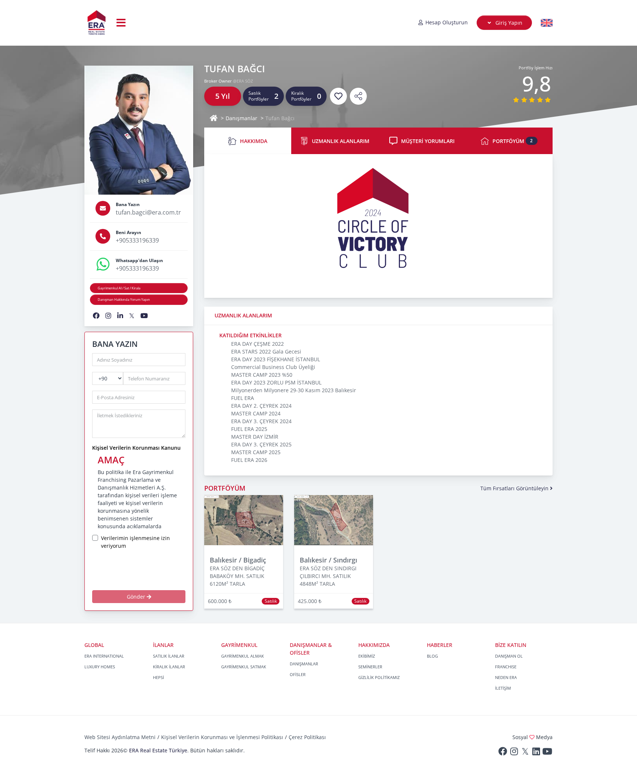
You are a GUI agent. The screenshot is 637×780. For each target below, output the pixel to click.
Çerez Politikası (307, 737)
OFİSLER (298, 674)
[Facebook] (502, 753)
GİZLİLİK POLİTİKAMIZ (379, 677)
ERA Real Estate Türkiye (158, 750)
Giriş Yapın (508, 22)
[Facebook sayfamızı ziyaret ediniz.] (96, 316)
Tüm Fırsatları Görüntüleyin (515, 488)
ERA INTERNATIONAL (104, 656)
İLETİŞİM (503, 688)
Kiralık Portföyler (301, 96)
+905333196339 (137, 240)
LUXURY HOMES (99, 666)
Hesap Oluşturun (446, 22)
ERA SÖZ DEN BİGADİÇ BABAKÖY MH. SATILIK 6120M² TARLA (237, 576)
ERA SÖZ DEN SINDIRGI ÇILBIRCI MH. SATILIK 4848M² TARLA (328, 576)
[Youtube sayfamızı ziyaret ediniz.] (144, 316)
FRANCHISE (505, 666)
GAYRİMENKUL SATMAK (243, 666)
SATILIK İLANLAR (168, 656)
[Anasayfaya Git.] (96, 22)
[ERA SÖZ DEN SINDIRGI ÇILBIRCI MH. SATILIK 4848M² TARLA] (333, 519)
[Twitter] (524, 753)
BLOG (432, 656)
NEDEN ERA (506, 677)
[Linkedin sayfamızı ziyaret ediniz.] (120, 316)
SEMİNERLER (370, 666)
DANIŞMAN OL (509, 656)
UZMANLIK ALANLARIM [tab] (340, 140)
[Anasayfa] (213, 118)
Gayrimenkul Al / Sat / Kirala (119, 288)
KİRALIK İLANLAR (169, 666)
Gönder (137, 596)
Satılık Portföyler (258, 96)
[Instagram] (513, 753)
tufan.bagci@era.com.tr (148, 212)
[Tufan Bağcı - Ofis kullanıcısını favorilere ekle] (338, 96)
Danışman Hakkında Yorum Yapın (124, 299)
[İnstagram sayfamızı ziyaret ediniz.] (108, 316)
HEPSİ (158, 677)
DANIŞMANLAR (304, 663)
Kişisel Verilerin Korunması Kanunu (136, 447)
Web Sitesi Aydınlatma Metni (120, 737)
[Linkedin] (536, 753)
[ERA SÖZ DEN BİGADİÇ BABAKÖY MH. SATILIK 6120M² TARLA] (243, 519)
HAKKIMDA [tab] (253, 140)
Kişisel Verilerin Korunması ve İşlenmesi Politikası (222, 737)
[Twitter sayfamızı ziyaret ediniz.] (132, 316)
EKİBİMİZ (366, 656)
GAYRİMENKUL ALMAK (242, 656)
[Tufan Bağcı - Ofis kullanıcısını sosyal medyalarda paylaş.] (358, 96)
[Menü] (121, 22)
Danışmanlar (241, 118)
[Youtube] (547, 753)
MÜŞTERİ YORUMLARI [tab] (428, 140)
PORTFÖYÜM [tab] (512, 140)
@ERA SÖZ (243, 81)
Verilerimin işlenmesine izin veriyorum (135, 541)
